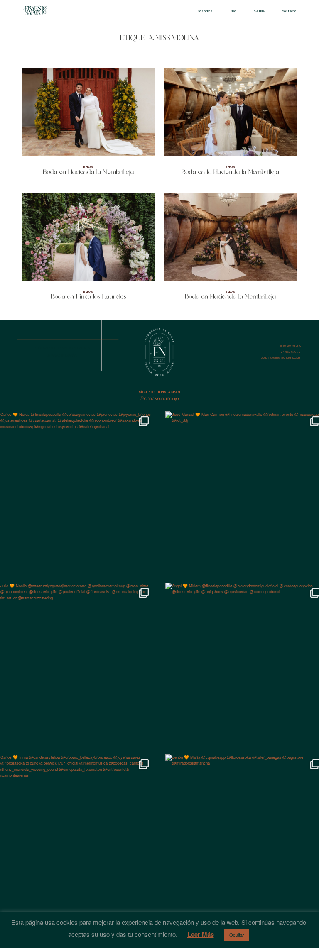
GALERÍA (259, 11)
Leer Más (200, 934)
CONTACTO (289, 11)
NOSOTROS (205, 11)
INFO (233, 11)
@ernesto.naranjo (159, 399)
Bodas (88, 167)
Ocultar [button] (236, 934)
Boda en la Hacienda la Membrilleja (231, 125)
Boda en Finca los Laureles (88, 250)
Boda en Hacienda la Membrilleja (88, 125)
